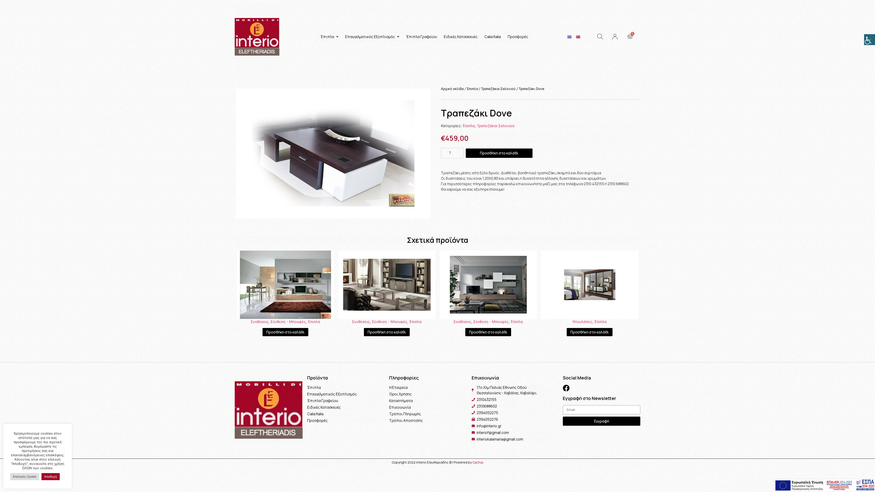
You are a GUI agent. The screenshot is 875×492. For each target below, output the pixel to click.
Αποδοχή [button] (50, 476)
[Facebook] (566, 388)
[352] (333, 153)
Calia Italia (492, 36)
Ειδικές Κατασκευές (461, 36)
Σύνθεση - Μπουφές (288, 321)
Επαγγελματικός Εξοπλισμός (370, 36)
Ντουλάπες (582, 321)
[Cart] (630, 36)
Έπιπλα (327, 36)
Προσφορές (518, 36)
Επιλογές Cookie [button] (24, 476)
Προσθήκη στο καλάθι (499, 153)
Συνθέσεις (259, 321)
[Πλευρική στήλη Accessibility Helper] (869, 39)
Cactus (477, 462)
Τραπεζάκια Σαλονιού (498, 89)
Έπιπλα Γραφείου (421, 36)
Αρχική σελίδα (452, 89)
